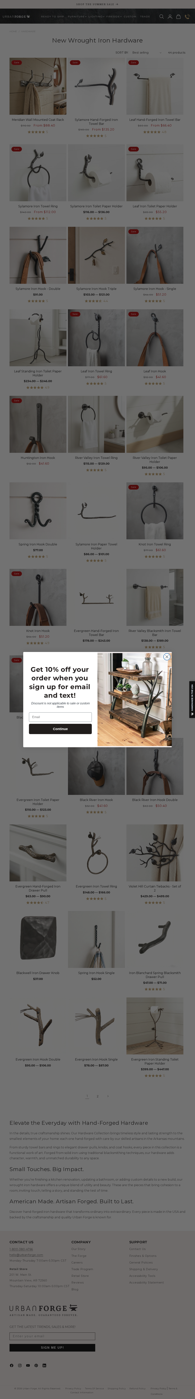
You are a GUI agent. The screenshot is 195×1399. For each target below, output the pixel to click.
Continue (60, 729)
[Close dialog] (167, 656)
